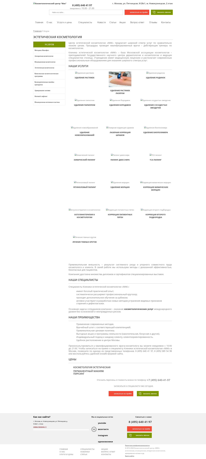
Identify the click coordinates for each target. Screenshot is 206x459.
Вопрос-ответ (137, 22)
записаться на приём (139, 12)
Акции (122, 22)
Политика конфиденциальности (137, 445)
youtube (100, 423)
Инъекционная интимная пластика (47, 102)
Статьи (112, 22)
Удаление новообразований (84, 133)
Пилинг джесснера (120, 160)
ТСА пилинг (155, 160)
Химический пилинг (84, 160)
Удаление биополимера (155, 132)
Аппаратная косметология (44, 56)
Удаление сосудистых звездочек (155, 106)
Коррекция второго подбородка (156, 215)
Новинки (85, 452)
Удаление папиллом (84, 105)
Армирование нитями (42, 90)
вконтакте (100, 429)
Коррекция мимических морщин (155, 188)
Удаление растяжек (84, 77)
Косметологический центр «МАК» (147, 448)
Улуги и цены (66, 454)
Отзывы (153, 22)
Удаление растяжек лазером (120, 91)
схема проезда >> (40, 427)
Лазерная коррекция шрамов (120, 133)
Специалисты (85, 22)
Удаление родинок (155, 77)
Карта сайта (129, 456)
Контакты (166, 22)
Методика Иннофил (42, 50)
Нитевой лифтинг (41, 96)
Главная (39, 22)
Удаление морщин (120, 187)
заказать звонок (164, 12)
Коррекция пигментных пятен (120, 215)
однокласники (100, 441)
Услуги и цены (64, 22)
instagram (100, 435)
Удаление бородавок (120, 105)
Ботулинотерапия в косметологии (84, 215)
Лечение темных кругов (84, 242)
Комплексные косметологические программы (46, 75)
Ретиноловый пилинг (84, 187)
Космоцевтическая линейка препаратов (44, 83)
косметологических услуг (138, 309)
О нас (49, 22)
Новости (101, 22)
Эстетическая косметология (44, 68)
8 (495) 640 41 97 (140, 422)
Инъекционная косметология (45, 62)
